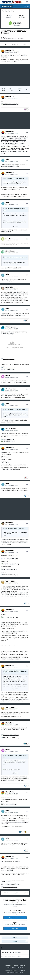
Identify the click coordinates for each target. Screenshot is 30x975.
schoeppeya (22, 257)
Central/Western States (18, 38)
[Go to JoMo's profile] (2, 160)
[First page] (2, 44)
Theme (15, 965)
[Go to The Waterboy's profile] (2, 582)
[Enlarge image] (9, 104)
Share (15, 937)
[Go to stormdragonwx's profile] (2, 327)
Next (24, 44)
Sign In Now (15, 928)
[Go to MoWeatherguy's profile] (2, 252)
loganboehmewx (17, 23)
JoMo (4, 37)
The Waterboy (22, 671)
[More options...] (27, 51)
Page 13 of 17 (15, 44)
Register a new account (15, 917)
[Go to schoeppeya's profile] (2, 239)
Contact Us (22, 965)
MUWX (20, 409)
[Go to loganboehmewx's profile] (10, 23)
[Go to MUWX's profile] (2, 376)
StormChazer (21, 208)
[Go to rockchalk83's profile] (2, 288)
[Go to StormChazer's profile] (2, 51)
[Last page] (28, 44)
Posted (11, 52)
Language (8, 965)
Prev (5, 44)
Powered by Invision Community (15, 967)
